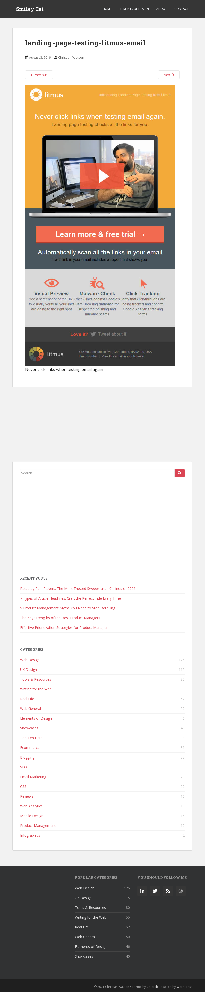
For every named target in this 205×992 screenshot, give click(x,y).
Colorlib (152, 987)
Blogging (27, 757)
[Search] (180, 473)
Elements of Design (134, 9)
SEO (23, 767)
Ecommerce (30, 747)
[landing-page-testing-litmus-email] (100, 225)
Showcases (29, 728)
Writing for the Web (36, 689)
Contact (181, 9)
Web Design (30, 659)
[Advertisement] (102, 424)
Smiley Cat (30, 9)
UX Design (28, 669)
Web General (30, 708)
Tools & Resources (35, 679)
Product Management (38, 825)
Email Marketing (33, 776)
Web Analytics (31, 806)
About (161, 9)
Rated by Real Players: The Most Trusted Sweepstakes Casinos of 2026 (78, 588)
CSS (23, 786)
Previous (40, 74)
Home (107, 9)
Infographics (30, 835)
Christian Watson (71, 57)
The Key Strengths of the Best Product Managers (60, 617)
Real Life (27, 698)
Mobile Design (32, 815)
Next (168, 74)
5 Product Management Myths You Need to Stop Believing (67, 608)
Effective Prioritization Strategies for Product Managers (65, 627)
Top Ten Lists (31, 737)
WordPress (184, 987)
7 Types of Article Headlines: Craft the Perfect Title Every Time (70, 598)
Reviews (27, 796)
